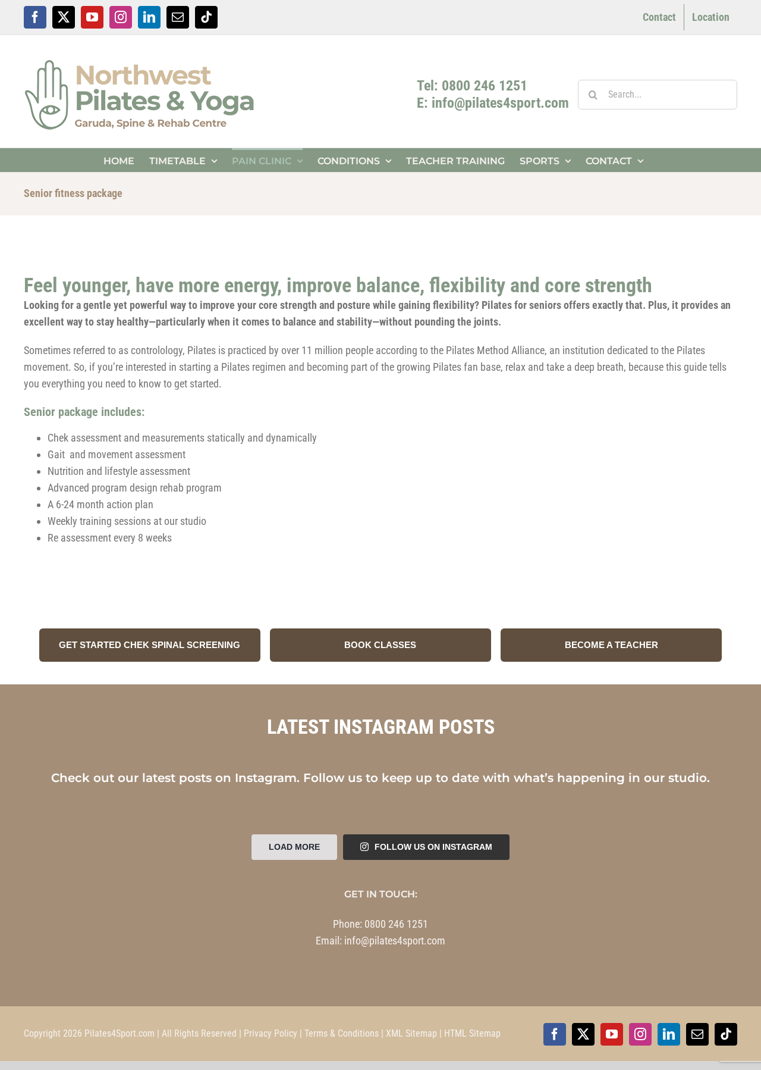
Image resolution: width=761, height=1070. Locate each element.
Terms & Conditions (341, 1033)
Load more (294, 847)
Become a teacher (611, 645)
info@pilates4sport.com (394, 940)
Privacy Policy (270, 1033)
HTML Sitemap (472, 1033)
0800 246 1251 (396, 924)
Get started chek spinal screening (149, 645)
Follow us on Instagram (433, 847)
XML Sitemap (411, 1033)
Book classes (380, 645)
